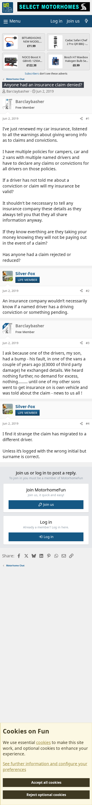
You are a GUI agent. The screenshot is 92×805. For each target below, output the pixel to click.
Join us (48, 504)
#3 (87, 343)
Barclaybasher (18, 91)
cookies (43, 742)
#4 (87, 423)
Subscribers (32, 73)
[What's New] (86, 21)
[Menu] (11, 21)
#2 (87, 291)
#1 (87, 118)
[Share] (81, 118)
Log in (48, 536)
